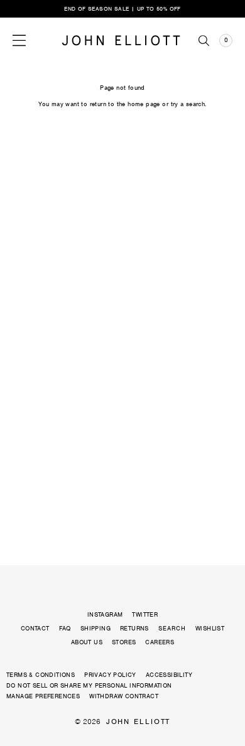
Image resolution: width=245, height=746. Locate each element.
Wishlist (209, 628)
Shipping (95, 628)
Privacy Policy (110, 675)
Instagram (105, 614)
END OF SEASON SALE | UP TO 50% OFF (122, 9)
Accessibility (169, 675)
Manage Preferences (43, 696)
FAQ (65, 628)
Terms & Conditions (40, 675)
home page (144, 104)
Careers (159, 642)
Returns (134, 628)
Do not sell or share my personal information (89, 685)
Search (172, 628)
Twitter (145, 614)
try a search (188, 104)
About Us (86, 642)
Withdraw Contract (123, 696)
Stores (124, 642)
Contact (35, 628)
